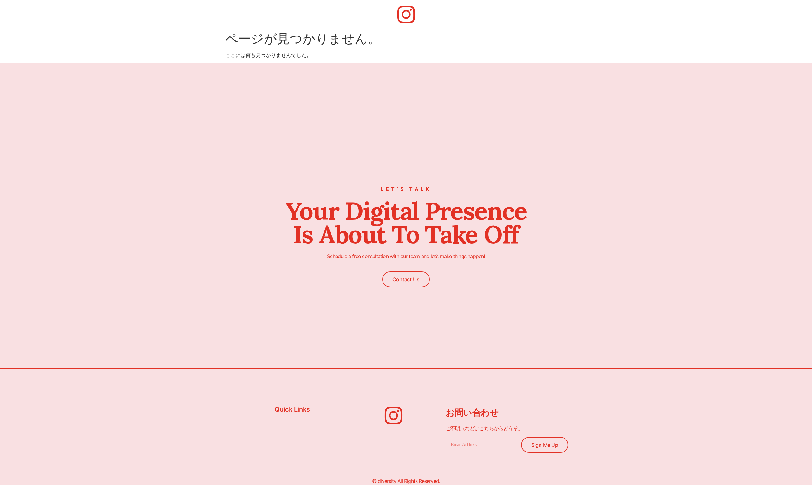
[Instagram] (406, 14)
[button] (405, 279)
